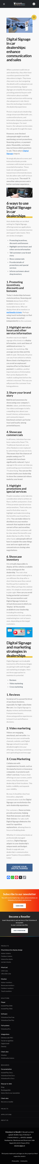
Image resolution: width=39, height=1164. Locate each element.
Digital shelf (5, 1043)
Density (3, 1046)
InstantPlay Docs (7, 1072)
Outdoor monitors (7, 988)
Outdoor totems (6, 956)
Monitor (4, 1055)
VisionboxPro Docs (7, 1078)
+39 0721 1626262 (26, 1137)
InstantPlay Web (6, 1009)
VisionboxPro (5, 1029)
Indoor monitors (6, 982)
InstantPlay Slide (6, 1006)
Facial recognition (7, 1041)
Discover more (19, 930)
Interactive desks (7, 959)
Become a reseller (7, 1102)
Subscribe (19, 906)
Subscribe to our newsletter (10, 1093)
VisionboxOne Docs (8, 1075)
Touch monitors (6, 991)
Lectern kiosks (6, 962)
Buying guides (6, 1090)
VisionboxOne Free (7, 1017)
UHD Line (4, 971)
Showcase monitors (7, 985)
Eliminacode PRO (7, 1038)
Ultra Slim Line (6, 974)
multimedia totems (14, 312)
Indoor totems (6, 953)
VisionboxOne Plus (7, 1020)
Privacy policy (15, 1161)
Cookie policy (23, 1161)
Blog (2, 1087)
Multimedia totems (7, 1058)
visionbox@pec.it (19, 1146)
